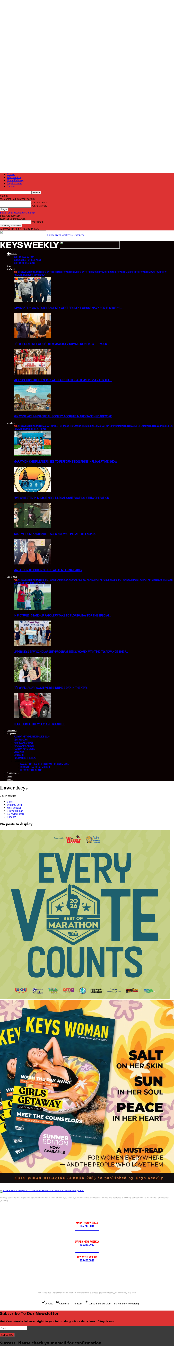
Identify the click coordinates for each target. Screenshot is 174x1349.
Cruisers (19, 754)
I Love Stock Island (31, 770)
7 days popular (15, 810)
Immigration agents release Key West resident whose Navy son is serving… (68, 308)
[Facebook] (4, 1212)
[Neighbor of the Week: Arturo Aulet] (32, 717)
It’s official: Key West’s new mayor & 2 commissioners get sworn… (61, 344)
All (16, 272)
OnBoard (19, 751)
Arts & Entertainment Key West (35, 272)
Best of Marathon (24, 256)
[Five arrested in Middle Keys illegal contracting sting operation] (32, 491)
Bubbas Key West (61, 272)
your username (39, 202)
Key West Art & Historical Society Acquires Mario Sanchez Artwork (63, 416)
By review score (15, 813)
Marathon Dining (107, 426)
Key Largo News (84, 579)
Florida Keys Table (24, 748)
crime (74, 272)
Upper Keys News (35, 582)
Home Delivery (15, 180)
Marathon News (151, 426)
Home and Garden (24, 745)
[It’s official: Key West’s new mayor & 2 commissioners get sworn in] (32, 337)
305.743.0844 (87, 1226)
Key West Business (87, 272)
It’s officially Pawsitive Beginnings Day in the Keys (51, 688)
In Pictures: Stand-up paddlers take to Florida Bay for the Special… (62, 615)
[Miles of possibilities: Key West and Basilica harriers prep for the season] (32, 373)
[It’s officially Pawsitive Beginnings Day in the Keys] (32, 681)
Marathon (11, 423)
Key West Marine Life (126, 272)
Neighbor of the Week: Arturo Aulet (39, 724)
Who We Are (14, 177)
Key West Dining (106, 272)
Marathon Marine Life (129, 426)
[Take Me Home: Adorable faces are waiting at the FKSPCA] (32, 527)
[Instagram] (16, 1212)
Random (11, 816)
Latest (10, 801)
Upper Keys (12, 577)
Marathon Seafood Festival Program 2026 (44, 764)
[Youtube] (53, 1212)
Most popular (14, 807)
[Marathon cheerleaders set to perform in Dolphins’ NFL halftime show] (32, 455)
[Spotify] (28, 1212)
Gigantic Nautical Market (35, 767)
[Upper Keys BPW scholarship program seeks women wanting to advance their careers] (32, 645)
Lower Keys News (35, 275)
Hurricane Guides (23, 742)
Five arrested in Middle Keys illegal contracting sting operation (61, 498)
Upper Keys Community (128, 579)
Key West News (146, 272)
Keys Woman (21, 739)
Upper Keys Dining (150, 579)
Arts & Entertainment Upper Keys (36, 579)
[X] (41, 1212)
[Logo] (30, 247)
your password (39, 205)
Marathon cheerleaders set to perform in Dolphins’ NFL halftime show (65, 461)
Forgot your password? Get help (17, 212)
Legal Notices (14, 183)
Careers (11, 186)
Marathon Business (86, 426)
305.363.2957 (87, 1244)
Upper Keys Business (104, 579)
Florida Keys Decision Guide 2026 (32, 736)
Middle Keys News (36, 429)
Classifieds (11, 730)
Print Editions (13, 773)
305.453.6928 (87, 1260)
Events (10, 779)
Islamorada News (65, 579)
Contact (11, 174)
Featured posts (14, 804)
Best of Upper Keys (24, 263)
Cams (9, 776)
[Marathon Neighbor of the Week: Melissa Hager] (32, 563)
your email (37, 221)
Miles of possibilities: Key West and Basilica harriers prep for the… (63, 380)
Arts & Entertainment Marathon (36, 426)
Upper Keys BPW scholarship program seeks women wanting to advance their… (71, 652)
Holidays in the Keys (25, 757)
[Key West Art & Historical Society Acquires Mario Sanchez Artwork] (32, 409)
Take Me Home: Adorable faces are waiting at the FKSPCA (54, 534)
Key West (11, 269)
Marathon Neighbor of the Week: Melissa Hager (48, 570)
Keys (9, 266)
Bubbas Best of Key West (27, 259)
